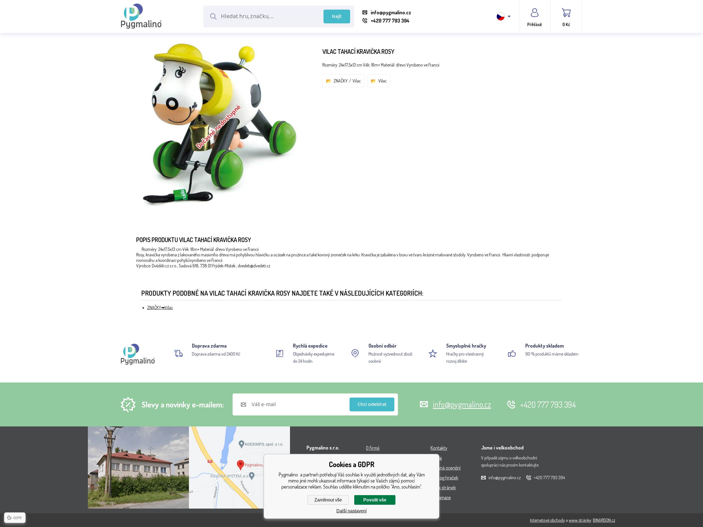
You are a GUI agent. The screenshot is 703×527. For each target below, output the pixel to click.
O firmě (373, 448)
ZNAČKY (341, 81)
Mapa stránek (443, 487)
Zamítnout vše (328, 500)
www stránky (580, 520)
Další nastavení (351, 511)
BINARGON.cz (604, 520)
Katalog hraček (444, 478)
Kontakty (438, 448)
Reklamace (440, 497)
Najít (337, 16)
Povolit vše (374, 500)
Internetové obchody (547, 520)
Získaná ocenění (445, 468)
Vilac (357, 81)
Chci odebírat (372, 404)
